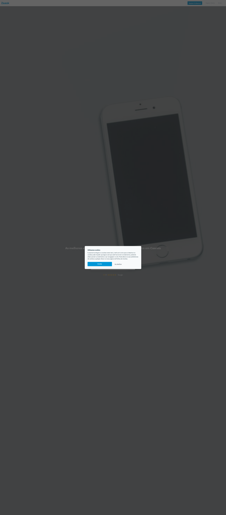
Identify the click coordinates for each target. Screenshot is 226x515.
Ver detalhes (118, 264)
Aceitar (99, 264)
